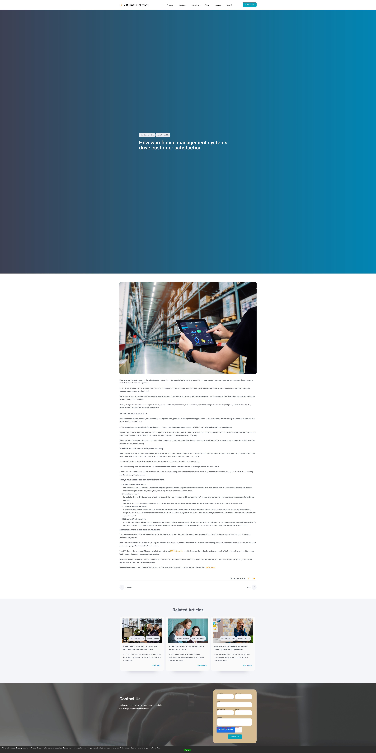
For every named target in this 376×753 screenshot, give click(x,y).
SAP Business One (176, 551)
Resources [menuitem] (218, 5)
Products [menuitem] (170, 5)
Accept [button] (187, 750)
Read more (156, 665)
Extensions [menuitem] (195, 5)
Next (248, 587)
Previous (129, 587)
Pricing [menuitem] (207, 5)
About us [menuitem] (229, 5)
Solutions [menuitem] (182, 5)
